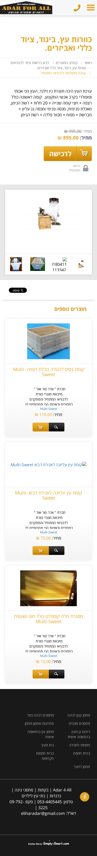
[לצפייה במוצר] (56, 427)
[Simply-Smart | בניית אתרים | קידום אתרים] (48, 843)
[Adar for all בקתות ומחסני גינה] (26, 1)
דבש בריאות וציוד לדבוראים (30, 62)
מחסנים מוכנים (79, 723)
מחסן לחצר (82, 766)
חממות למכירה (79, 745)
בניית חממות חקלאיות (45, 756)
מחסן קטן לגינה (79, 715)
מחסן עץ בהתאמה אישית (40, 734)
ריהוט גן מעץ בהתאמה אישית (79, 734)
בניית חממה (81, 753)
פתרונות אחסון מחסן (39, 723)
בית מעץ (48, 745)
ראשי (88, 62)
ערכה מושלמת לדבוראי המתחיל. (63, 72)
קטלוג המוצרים (67, 62)
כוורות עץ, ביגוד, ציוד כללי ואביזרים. (61, 67)
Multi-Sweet (48, 409)
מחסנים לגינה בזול (40, 715)
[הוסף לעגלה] (41, 427)
